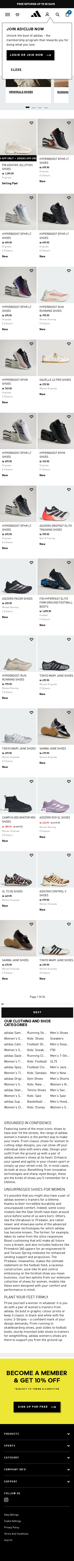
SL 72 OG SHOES (12, 891)
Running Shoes (37, 1033)
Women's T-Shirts (14, 1061)
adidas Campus (14, 1044)
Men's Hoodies (60, 1101)
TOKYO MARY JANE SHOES (56, 675)
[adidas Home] (37, 13)
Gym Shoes (35, 1079)
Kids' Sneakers (37, 1050)
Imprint (8, 1540)
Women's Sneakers (14, 1050)
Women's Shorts (14, 1084)
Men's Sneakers (60, 1044)
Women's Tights (14, 1073)
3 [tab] (40, 106)
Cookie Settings (12, 1521)
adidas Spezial (14, 1067)
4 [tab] (46, 106)
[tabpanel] (37, 566)
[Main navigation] (7, 14)
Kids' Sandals (37, 1073)
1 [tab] (28, 106)
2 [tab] (34, 106)
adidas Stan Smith (14, 1090)
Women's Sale (60, 1107)
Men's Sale (58, 1096)
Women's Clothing (14, 1107)
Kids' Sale (34, 1096)
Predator (41, 1220)
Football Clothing (37, 1067)
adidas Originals (14, 1079)
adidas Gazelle (14, 1056)
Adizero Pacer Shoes (17, 598)
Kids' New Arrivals (37, 1084)
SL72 (53, 1061)
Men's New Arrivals (60, 1073)
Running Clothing (37, 1056)
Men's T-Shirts (60, 1056)
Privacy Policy (11, 1527)
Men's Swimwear (60, 1090)
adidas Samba (14, 1033)
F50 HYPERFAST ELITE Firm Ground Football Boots (56, 602)
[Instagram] (6, 1499)
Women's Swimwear (14, 1096)
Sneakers (57, 1038)
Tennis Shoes (36, 1090)
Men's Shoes (59, 1033)
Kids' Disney (36, 1107)
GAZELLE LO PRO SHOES (55, 380)
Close (16, 69)
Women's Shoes (14, 1038)
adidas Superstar (14, 1101)
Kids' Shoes (35, 1038)
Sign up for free (33, 1407)
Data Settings (11, 1515)
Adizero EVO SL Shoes (54, 817)
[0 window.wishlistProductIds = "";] (17, 14)
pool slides (43, 1327)
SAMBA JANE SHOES (52, 748)
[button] (31, 123)
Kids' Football (37, 1061)
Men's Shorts (59, 1079)
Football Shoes (37, 1044)
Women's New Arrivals (60, 1084)
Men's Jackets (60, 1067)
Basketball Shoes (37, 1101)
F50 (52, 1050)
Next (37, 1012)
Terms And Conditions (16, 1534)
